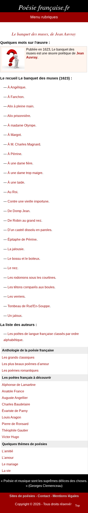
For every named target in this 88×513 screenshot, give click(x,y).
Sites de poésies (22, 496)
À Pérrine (14, 154)
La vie (6, 470)
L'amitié (7, 451)
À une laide (16, 182)
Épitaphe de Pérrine (22, 239)
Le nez (12, 268)
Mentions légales (66, 496)
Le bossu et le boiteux (23, 258)
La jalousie (16, 249)
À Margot (14, 135)
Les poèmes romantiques (20, 370)
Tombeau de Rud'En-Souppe (29, 306)
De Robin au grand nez (24, 220)
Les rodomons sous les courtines (31, 277)
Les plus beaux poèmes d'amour (25, 364)
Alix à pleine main (20, 106)
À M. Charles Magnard (24, 144)
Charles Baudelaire (16, 404)
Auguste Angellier (15, 398)
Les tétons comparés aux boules (31, 287)
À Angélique (16, 87)
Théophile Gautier (15, 430)
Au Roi (12, 192)
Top (77, 505)
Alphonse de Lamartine (19, 384)
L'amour (8, 457)
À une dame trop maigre (25, 173)
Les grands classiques (18, 357)
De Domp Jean (18, 211)
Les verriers (16, 296)
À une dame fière (20, 163)
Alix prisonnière (18, 116)
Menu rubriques (44, 17)
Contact (44, 496)
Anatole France (13, 391)
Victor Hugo (10, 437)
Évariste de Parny (15, 411)
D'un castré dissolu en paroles (29, 230)
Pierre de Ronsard (15, 424)
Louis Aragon (11, 417)
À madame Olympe (21, 125)
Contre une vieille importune (28, 201)
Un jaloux (14, 315)
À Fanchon (16, 97)
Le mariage (10, 464)
